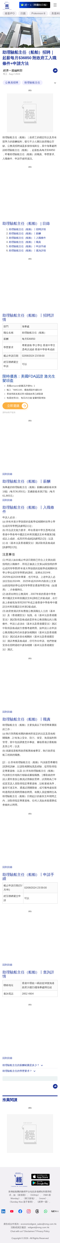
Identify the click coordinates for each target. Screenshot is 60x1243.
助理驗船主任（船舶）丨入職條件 (27, 238)
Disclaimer (29, 1231)
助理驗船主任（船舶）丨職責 (25, 242)
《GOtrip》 (34, 1195)
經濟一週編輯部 (12, 70)
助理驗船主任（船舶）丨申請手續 (27, 246)
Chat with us (16, 1231)
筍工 (5, 74)
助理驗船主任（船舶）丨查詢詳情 (27, 250)
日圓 (23, 13)
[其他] (55, 70)
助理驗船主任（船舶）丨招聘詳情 (27, 229)
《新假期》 (21, 1195)
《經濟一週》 (42, 1202)
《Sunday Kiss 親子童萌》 (21, 1202)
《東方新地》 (29, 1198)
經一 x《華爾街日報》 (37, 5)
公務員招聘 (11, 82)
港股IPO (10, 13)
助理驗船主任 (32, 82)
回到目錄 (7, 474)
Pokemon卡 (39, 13)
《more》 (42, 1198)
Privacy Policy (43, 1231)
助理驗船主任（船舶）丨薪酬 (25, 233)
